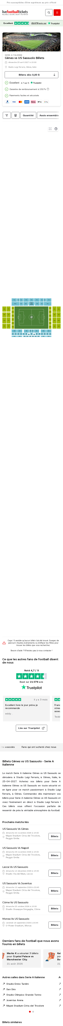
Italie (34, 67)
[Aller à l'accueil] (15, 12)
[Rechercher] (48, 12)
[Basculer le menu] (57, 12)
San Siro (11, 989)
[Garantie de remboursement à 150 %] (47, 89)
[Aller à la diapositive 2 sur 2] (33, 1012)
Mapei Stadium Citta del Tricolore (25, 1005)
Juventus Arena (14, 1000)
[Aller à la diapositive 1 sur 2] (30, 1012)
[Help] (56, 128)
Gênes (28, 67)
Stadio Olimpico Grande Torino (23, 994)
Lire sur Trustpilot (29, 728)
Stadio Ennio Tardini (17, 983)
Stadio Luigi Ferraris (16, 67)
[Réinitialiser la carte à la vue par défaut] (50, 128)
